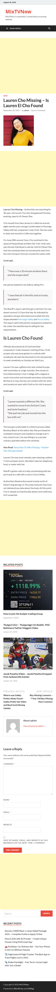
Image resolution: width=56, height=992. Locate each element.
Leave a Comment (38, 110)
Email (7, 812)
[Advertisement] (28, 66)
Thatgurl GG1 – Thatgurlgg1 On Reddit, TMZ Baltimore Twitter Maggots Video (26, 626)
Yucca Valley (43, 319)
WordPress (18, 988)
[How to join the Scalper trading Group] (28, 590)
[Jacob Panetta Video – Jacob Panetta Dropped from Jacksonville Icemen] (28, 654)
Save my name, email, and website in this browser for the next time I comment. (25, 841)
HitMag (30, 988)
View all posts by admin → (34, 726)
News (5, 96)
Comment (9, 764)
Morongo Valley (25, 319)
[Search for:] (28, 913)
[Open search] (49, 28)
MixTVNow (18, 11)
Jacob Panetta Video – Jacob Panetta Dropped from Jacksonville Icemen (27, 675)
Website (7, 825)
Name (7, 800)
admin (26, 110)
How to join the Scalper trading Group (23, 613)
